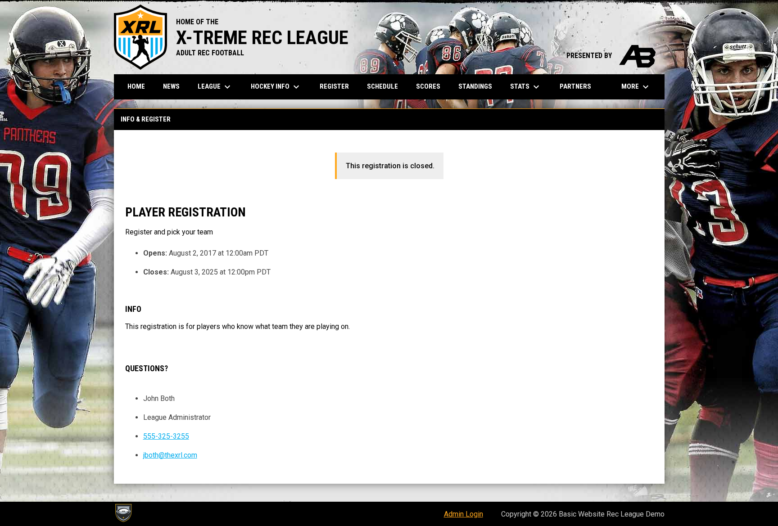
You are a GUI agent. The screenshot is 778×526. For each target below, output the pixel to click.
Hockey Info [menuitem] (276, 86)
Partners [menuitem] (575, 86)
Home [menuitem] (136, 86)
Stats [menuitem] (526, 86)
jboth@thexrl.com (170, 455)
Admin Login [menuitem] (463, 514)
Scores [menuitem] (428, 86)
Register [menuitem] (334, 86)
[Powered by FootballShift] (123, 513)
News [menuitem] (171, 86)
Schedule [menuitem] (382, 86)
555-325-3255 (166, 436)
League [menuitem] (215, 86)
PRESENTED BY (611, 55)
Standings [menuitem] (475, 86)
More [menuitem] (636, 86)
